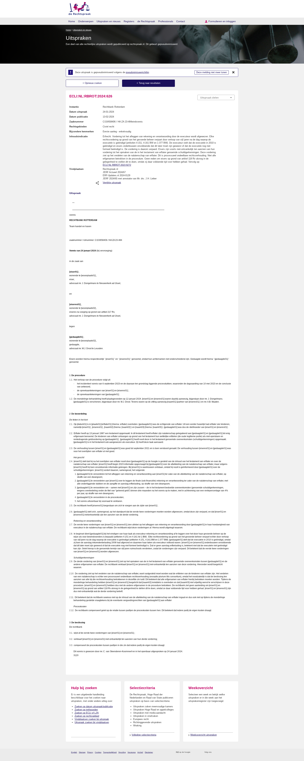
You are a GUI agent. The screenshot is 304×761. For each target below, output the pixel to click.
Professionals (165, 21)
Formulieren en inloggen (222, 21)
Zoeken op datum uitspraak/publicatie (94, 706)
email (198, 752)
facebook (219, 752)
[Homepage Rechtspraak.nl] (78, 8)
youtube (233, 752)
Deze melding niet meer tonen (211, 72)
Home (71, 21)
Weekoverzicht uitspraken (203, 735)
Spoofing (122, 752)
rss (193, 752)
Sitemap (82, 752)
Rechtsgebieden (78, 126)
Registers (129, 21)
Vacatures (132, 752)
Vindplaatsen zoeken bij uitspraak (92, 719)
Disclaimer (149, 752)
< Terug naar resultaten (148, 83)
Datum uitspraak (78, 111)
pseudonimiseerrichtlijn (137, 72)
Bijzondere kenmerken (81, 131)
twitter (214, 752)
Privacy (90, 752)
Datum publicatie (78, 116)
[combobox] (216, 97)
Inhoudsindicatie (78, 136)
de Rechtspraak (146, 21)
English (74, 752)
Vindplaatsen (76, 169)
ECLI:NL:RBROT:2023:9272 (117, 165)
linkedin (228, 752)
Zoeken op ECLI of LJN (87, 712)
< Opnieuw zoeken (92, 83)
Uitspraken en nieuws (109, 21)
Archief (140, 752)
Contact (180, 21)
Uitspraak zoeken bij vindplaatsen (92, 722)
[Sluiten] (233, 72)
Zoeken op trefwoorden (86, 709)
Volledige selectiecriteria (144, 735)
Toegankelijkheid (110, 752)
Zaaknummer (76, 121)
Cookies (98, 752)
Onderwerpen (85, 21)
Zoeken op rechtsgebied (87, 716)
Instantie (74, 107)
